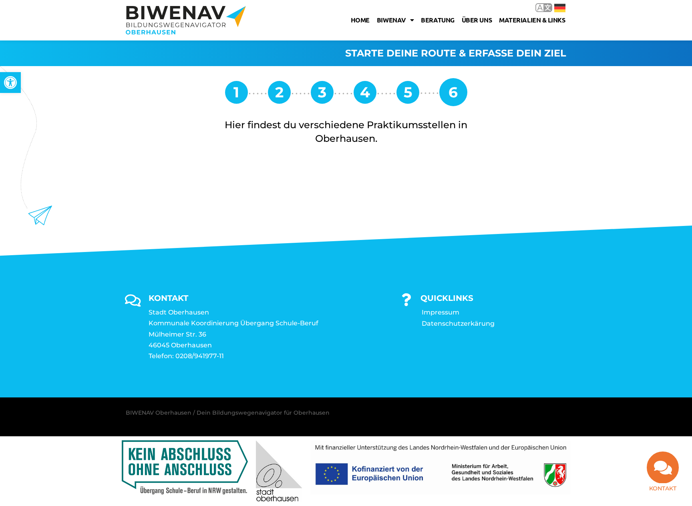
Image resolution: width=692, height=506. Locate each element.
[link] (10, 82)
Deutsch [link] (554, 7)
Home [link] (360, 20)
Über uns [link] (477, 20)
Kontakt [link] (662, 488)
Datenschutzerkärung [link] (458, 323)
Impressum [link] (440, 312)
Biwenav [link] (391, 20)
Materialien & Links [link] (532, 20)
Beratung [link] (437, 20)
